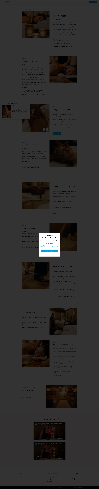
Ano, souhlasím (49, 251)
